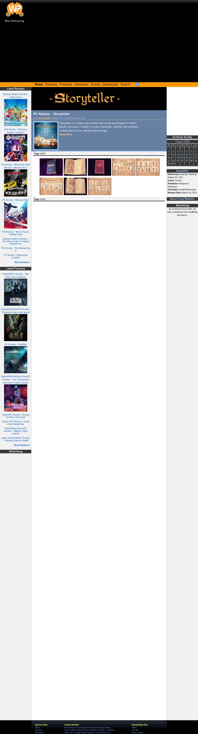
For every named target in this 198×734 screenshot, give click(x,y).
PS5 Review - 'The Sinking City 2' (15, 249)
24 (173, 161)
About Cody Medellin (182, 199)
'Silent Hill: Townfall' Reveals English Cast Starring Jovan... (88, 733)
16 (169, 157)
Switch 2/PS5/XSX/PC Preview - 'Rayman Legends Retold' (15, 439)
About (134, 728)
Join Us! (135, 730)
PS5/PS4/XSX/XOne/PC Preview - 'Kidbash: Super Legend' (16, 430)
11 (178, 154)
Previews (66, 84)
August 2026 (182, 141)
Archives (38, 730)
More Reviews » (22, 262)
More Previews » (22, 445)
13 (187, 154)
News (37, 728)
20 (187, 157)
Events (95, 84)
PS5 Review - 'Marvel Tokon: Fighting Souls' (15, 233)
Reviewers (39, 733)
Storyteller (182, 171)
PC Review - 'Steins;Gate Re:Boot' (16, 256)
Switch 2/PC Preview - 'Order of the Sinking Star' (15, 422)
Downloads (110, 84)
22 (196, 157)
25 (178, 161)
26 (182, 161)
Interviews (82, 84)
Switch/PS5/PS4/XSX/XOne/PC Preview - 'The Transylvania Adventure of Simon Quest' (15, 379)
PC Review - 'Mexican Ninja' (16, 200)
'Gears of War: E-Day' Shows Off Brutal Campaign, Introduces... (90, 730)
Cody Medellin (43, 118)
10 (173, 154)
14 (191, 154)
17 (173, 157)
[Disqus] (99, 251)
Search (125, 84)
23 (169, 161)
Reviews (51, 84)
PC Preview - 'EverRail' (15, 344)
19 (182, 157)
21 (191, 157)
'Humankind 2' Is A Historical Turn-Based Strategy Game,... (88, 728)
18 (178, 157)
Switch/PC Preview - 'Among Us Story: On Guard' (15, 416)
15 (196, 154)
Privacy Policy (137, 733)
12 (182, 154)
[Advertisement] (99, 53)
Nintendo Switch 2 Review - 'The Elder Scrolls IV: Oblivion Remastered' (16, 241)
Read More (65, 134)
